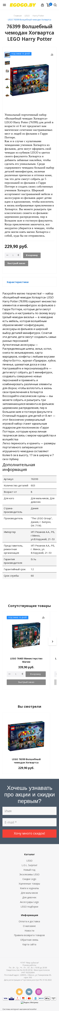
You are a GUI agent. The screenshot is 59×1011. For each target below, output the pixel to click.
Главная (18, 15)
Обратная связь (29, 939)
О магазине (29, 926)
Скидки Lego (29, 879)
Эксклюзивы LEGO (29, 874)
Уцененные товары (29, 883)
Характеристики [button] (18, 282)
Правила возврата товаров (29, 935)
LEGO (29, 860)
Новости (29, 930)
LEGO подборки (29, 906)
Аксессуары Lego (29, 902)
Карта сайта (29, 944)
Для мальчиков (29, 892)
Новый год (29, 869)
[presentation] (52, 641)
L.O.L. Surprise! (29, 865)
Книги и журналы (29, 888)
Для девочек (29, 897)
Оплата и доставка (29, 921)
